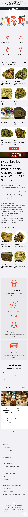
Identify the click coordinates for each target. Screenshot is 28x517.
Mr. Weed (12, 505)
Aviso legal (6, 479)
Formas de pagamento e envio (11, 466)
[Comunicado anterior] (2, 3)
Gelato (2, 140)
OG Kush (16, 101)
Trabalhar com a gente (9, 454)
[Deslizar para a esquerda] (10, 431)
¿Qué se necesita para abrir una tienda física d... (13, 410)
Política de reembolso (16, 507)
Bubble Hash (4, 244)
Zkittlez (15, 140)
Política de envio (8, 511)
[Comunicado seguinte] (25, 3)
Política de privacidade (9, 473)
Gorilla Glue (4, 81)
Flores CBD (4, 42)
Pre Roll (2, 121)
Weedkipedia (6, 444)
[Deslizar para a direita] (17, 431)
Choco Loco (4, 264)
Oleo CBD (4, 54)
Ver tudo (14, 148)
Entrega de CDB (7, 457)
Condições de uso (8, 463)
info (16, 316)
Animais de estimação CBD (19, 55)
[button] (2, 8)
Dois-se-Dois (17, 81)
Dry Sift (2, 101)
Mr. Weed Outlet (7, 441)
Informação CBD (7, 451)
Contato (5, 476)
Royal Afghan (17, 121)
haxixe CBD (17, 42)
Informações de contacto (19, 511)
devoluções (6, 470)
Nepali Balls (17, 244)
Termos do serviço (21, 509)
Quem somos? (7, 447)
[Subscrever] (23, 380)
